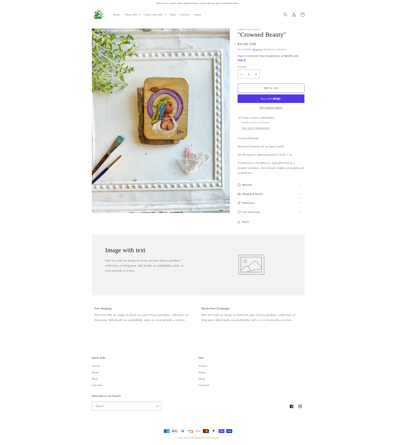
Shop (95, 378)
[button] (132, 15)
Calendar (97, 385)
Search (96, 365)
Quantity (242, 66)
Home (95, 372)
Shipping (257, 49)
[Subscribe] (157, 406)
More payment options (271, 107)
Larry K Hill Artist (192, 438)
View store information (255, 128)
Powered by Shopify (210, 438)
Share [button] (245, 221)
